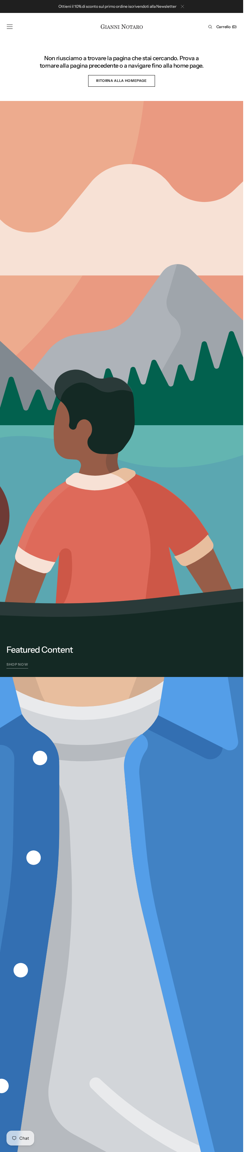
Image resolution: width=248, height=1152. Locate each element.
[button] (10, 27)
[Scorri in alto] (233, 1142)
